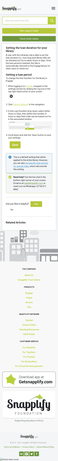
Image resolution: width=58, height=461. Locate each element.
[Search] (52, 20)
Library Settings (20, 104)
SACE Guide (29, 334)
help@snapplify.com (33, 183)
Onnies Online (29, 325)
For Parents (29, 357)
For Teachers (29, 352)
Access (29, 302)
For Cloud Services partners (29, 366)
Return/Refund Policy (45, 447)
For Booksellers (29, 361)
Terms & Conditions (12, 447)
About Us (29, 275)
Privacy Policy (28, 447)
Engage (29, 86)
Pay (29, 307)
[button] (53, 8)
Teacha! (29, 320)
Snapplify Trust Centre (29, 280)
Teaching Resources (29, 329)
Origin (29, 298)
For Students (29, 347)
